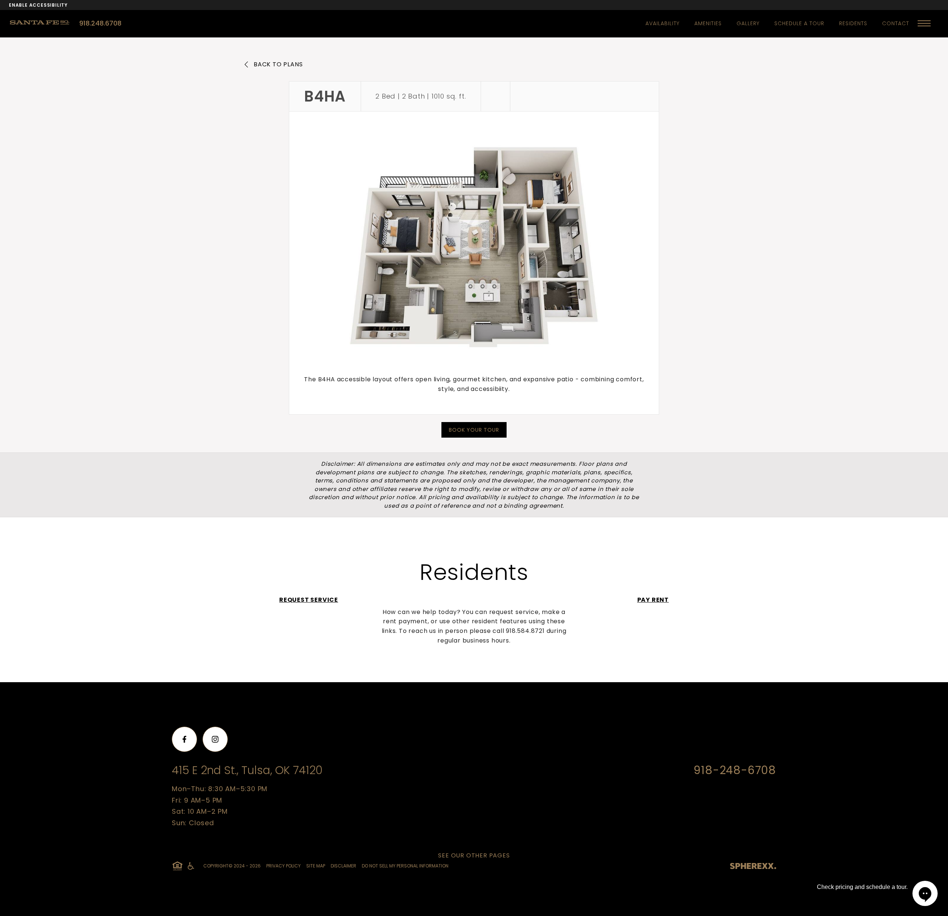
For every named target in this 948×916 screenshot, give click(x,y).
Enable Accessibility (38, 5)
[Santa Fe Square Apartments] (44, 23)
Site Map (315, 866)
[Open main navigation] (924, 23)
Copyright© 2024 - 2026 (232, 866)
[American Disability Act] (190, 866)
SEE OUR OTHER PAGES (474, 855)
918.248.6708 (100, 23)
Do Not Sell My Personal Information (405, 866)
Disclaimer (343, 866)
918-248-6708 (735, 770)
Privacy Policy (283, 866)
